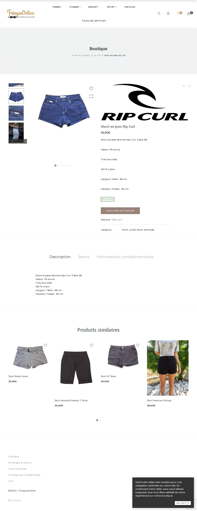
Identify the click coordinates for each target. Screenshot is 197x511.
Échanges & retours (20, 462)
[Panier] (188, 14)
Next (22, 141)
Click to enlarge (91, 96)
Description (60, 257)
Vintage (129, 6)
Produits (85, 55)
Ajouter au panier (120, 210)
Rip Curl (97, 55)
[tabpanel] (29, 361)
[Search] (159, 14)
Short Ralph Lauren (18, 376)
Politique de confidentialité (24, 475)
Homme (74, 6)
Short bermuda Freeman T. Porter (71, 400)
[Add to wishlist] (91, 88)
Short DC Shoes (108, 376)
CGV (10, 481)
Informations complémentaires (125, 257)
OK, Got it (182, 503)
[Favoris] (178, 14)
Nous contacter (17, 468)
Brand (83, 257)
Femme (56, 6)
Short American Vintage (159, 400)
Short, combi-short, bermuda (138, 229)
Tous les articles (94, 20)
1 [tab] (97, 420)
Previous (13, 141)
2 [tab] (100, 420)
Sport (111, 6)
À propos (13, 456)
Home (75, 55)
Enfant (93, 6)
